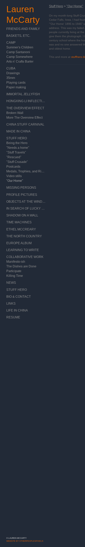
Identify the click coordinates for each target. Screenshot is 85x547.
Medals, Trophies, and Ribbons (26, 171)
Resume (12, 317)
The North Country (22, 236)
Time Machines (18, 222)
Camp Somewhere (18, 57)
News (10, 283)
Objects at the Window (25, 201)
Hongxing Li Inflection (24, 101)
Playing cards (15, 82)
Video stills (13, 176)
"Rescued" (13, 157)
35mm (10, 78)
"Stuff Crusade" (16, 162)
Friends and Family (21, 29)
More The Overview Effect (24, 117)
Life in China (16, 310)
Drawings (12, 73)
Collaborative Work (23, 257)
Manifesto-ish (15, 261)
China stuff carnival (23, 124)
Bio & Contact (17, 296)
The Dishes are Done (20, 266)
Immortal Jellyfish (21, 94)
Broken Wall (14, 113)
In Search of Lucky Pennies (26, 208)
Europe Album (18, 243)
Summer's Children (19, 47)
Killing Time (14, 276)
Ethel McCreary (19, 229)
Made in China (17, 131)
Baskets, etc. (16, 36)
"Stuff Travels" (16, 152)
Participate (13, 271)
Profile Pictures (20, 195)
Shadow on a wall (21, 215)
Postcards (13, 166)
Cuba (10, 68)
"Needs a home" (17, 148)
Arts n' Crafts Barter (20, 61)
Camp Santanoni (17, 52)
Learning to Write (21, 250)
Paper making (15, 87)
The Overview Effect (23, 108)
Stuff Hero (15, 138)
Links (10, 303)
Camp (10, 42)
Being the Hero (16, 143)
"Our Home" (14, 181)
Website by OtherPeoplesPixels (24, 541)
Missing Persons (19, 187)
